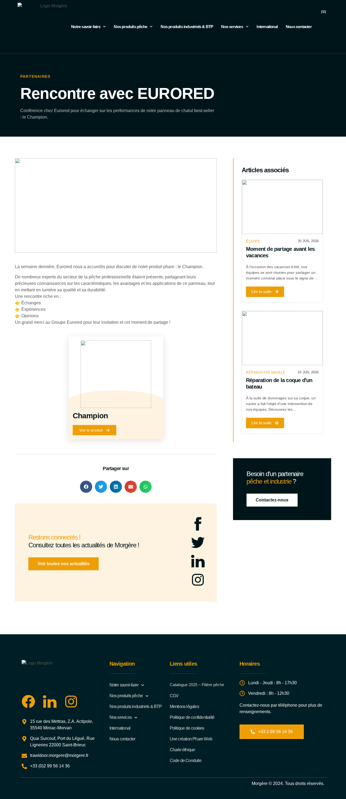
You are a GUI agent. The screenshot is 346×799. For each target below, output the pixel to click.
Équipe (253, 241)
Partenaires (35, 76)
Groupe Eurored (66, 322)
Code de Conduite (185, 760)
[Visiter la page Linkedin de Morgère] (49, 701)
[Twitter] (198, 542)
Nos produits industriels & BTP (187, 26)
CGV (174, 695)
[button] (86, 487)
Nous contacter (299, 26)
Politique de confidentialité (192, 717)
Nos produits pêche (130, 26)
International (267, 26)
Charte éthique (182, 749)
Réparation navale (265, 372)
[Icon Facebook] (198, 524)
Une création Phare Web (191, 739)
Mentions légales (184, 706)
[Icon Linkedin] (198, 561)
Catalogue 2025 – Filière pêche (197, 684)
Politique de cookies (187, 728)
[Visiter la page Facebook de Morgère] (28, 701)
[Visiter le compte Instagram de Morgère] (71, 701)
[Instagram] (198, 579)
